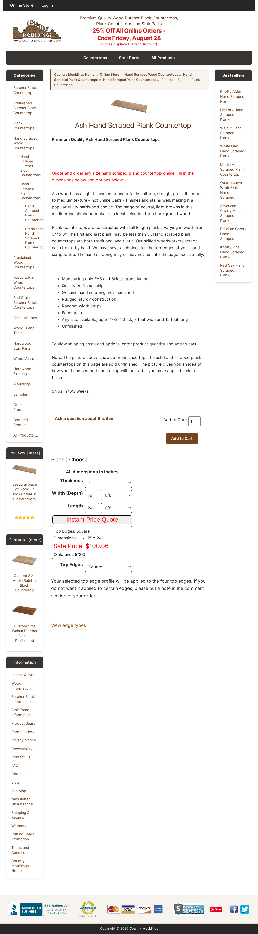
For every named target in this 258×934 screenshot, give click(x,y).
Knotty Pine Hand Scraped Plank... (232, 252)
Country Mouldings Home (20, 866)
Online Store (22, 5)
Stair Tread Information (21, 712)
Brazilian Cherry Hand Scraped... (233, 234)
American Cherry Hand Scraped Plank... (231, 213)
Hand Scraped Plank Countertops (30, 191)
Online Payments (88, 916)
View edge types (68, 625)
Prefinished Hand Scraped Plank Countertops (32, 238)
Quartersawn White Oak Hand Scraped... (231, 189)
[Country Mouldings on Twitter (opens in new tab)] (244, 909)
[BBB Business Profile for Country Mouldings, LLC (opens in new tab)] (39, 909)
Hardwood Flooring (22, 371)
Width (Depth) (67, 493)
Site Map (18, 791)
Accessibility (22, 748)
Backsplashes (25, 318)
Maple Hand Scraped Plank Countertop (232, 169)
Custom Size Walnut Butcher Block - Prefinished (24, 633)
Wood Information (21, 685)
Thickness (71, 480)
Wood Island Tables (24, 330)
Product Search (24, 723)
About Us (19, 774)
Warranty (18, 826)
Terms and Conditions (20, 849)
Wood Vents (23, 358)
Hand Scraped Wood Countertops (25, 143)
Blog (15, 782)
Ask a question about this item (85, 418)
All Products (163, 57)
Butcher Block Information (23, 698)
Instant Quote (22, 675)
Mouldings (22, 384)
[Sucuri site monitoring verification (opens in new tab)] (188, 909)
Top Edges (71, 564)
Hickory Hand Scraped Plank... (231, 115)
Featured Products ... (23, 422)
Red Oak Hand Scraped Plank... (232, 270)
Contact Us (20, 757)
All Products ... (25, 435)
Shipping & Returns (20, 814)
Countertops (95, 57)
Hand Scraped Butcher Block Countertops (30, 165)
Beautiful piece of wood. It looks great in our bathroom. (24, 491)
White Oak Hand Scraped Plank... (232, 151)
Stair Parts (129, 57)
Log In (47, 5)
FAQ (14, 765)
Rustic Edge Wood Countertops (24, 282)
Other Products (21, 407)
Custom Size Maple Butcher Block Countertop (24, 582)
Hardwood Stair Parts (22, 345)
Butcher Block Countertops (25, 90)
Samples (20, 394)
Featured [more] (25, 539)
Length (75, 505)
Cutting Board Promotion (23, 836)
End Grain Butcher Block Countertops (25, 302)
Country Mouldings (144, 928)
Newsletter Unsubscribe (22, 801)
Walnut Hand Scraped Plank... (231, 133)
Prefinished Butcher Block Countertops (25, 108)
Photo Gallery (22, 732)
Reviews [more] (24, 453)
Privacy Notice (23, 740)
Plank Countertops (24, 125)
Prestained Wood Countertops (24, 262)
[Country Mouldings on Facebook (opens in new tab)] (234, 909)
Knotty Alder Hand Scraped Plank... (232, 96)
